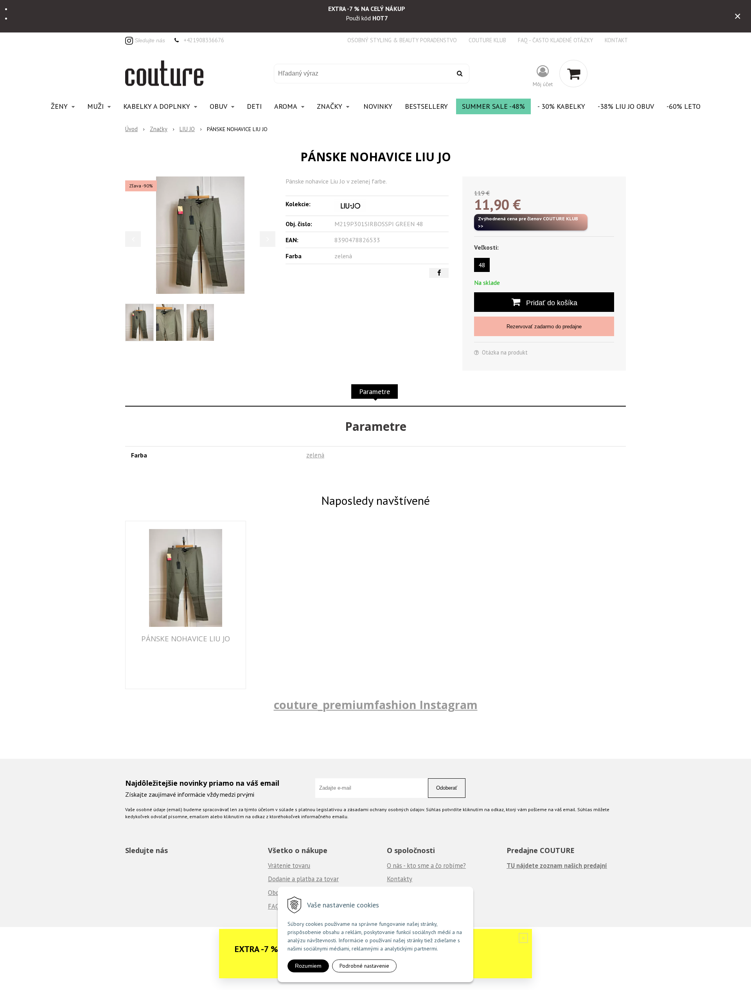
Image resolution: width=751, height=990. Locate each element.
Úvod (131, 129)
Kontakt (616, 40)
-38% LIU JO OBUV (626, 106)
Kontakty (399, 879)
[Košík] (573, 73)
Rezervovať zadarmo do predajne (544, 326)
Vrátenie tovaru (289, 865)
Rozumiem (308, 966)
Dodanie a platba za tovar (303, 879)
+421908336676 (203, 40)
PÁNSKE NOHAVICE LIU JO (185, 638)
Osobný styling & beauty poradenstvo (402, 40)
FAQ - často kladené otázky (555, 40)
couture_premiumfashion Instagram (376, 704)
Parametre (374, 391)
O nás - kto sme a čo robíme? (426, 865)
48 (481, 265)
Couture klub (487, 40)
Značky (158, 129)
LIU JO (187, 129)
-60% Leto (684, 106)
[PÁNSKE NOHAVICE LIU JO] (200, 235)
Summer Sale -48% (493, 106)
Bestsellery (426, 106)
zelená (315, 455)
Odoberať (446, 788)
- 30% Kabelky (561, 106)
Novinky (377, 106)
